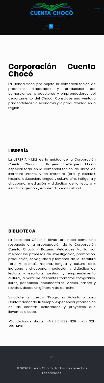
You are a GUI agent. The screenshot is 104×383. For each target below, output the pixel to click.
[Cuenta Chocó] (52, 10)
